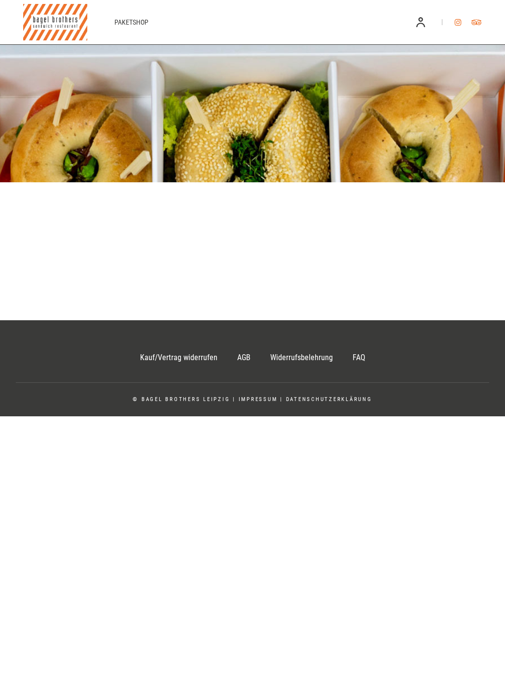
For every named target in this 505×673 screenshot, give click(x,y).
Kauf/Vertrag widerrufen (178, 357)
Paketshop (131, 22)
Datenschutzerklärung (329, 399)
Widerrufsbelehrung (301, 357)
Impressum (258, 399)
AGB (244, 357)
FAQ (359, 357)
